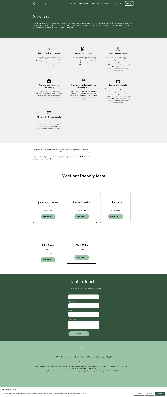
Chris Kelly (82, 245)
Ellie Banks (48, 245)
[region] (83, 392)
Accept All (159, 393)
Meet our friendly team (83, 175)
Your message (72, 319)
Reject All (149, 393)
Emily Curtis (115, 202)
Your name (71, 293)
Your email (71, 301)
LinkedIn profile (48, 210)
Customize (138, 393)
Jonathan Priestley (48, 202)
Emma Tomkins (81, 202)
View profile (47, 216)
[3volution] (40, 3)
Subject (70, 310)
